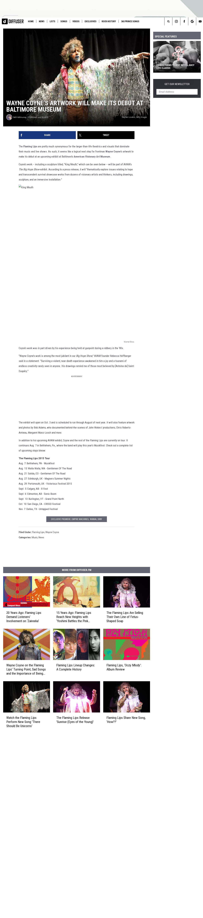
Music (35, 537)
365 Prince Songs (130, 21)
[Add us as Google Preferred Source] (192, 21)
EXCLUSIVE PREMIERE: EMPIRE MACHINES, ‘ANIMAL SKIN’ (76, 519)
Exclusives (90, 21)
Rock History (109, 21)
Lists (52, 21)
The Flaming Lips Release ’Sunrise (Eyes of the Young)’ (75, 720)
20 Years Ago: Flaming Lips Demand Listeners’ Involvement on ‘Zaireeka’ (23, 617)
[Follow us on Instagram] (176, 21)
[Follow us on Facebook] (184, 21)
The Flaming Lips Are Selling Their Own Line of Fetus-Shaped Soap (124, 617)
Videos (75, 21)
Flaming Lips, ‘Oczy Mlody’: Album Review (123, 667)
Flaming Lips (30, 146)
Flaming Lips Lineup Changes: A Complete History (75, 667)
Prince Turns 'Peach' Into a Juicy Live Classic (175, 66)
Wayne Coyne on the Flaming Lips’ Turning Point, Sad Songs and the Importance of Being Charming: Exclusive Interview (26, 669)
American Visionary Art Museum (92, 156)
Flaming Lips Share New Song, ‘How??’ (126, 720)
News (41, 21)
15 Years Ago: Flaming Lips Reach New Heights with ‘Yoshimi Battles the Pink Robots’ (73, 617)
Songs (63, 21)
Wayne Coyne (113, 151)
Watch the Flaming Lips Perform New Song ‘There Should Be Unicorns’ (23, 722)
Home (31, 21)
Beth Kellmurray (19, 117)
